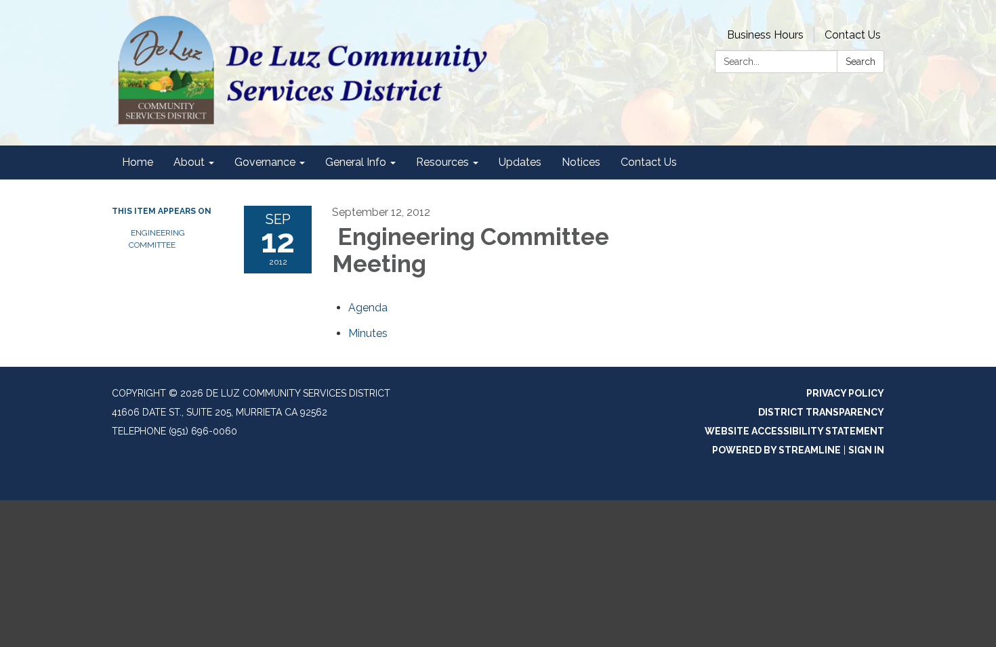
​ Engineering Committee (157, 239)
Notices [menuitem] (581, 162)
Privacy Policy (845, 393)
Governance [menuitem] (264, 162)
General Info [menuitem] (355, 162)
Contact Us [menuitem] (649, 162)
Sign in (866, 450)
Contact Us (853, 34)
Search (860, 61)
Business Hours (765, 34)
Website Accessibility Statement (794, 431)
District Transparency (821, 412)
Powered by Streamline (776, 450)
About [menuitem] (189, 162)
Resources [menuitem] (442, 162)
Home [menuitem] (137, 162)
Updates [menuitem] (520, 162)
